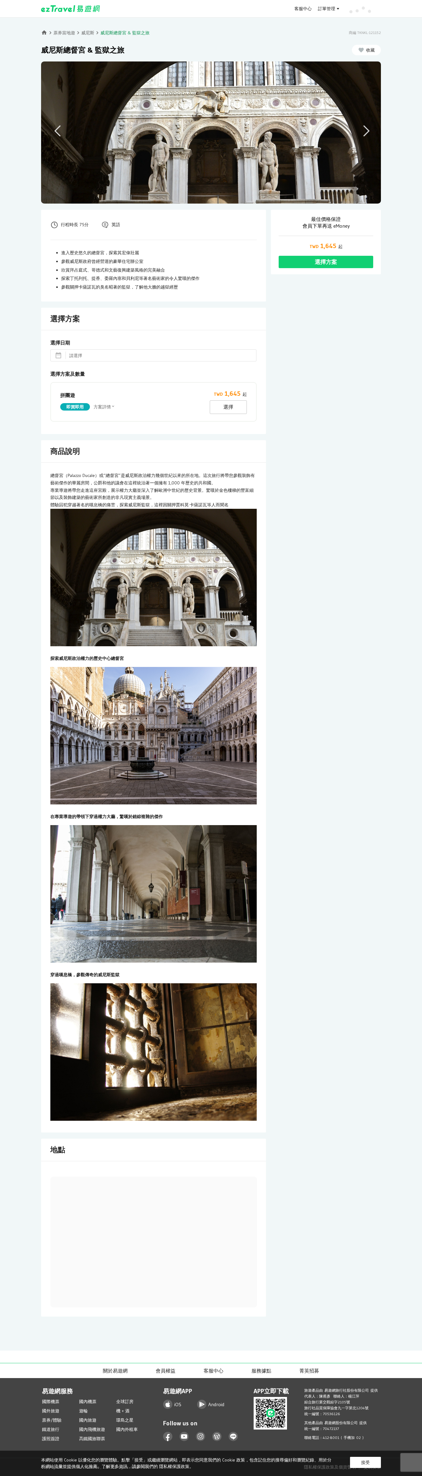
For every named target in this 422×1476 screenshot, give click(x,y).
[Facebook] (168, 1436)
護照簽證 (50, 1438)
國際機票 (50, 1401)
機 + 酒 (122, 1411)
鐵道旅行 (50, 1429)
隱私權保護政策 (174, 1466)
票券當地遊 (64, 33)
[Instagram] (200, 1436)
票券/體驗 (51, 1420)
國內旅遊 (87, 1420)
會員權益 (165, 1371)
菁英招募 (309, 1371)
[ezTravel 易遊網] (70, 8)
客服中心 (303, 8)
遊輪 (83, 1411)
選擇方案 (326, 262)
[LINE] (233, 1436)
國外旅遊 (50, 1411)
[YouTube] (184, 1436)
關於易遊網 (115, 1371)
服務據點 (261, 1371)
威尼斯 (87, 33)
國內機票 (87, 1401)
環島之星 (124, 1420)
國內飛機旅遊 (92, 1429)
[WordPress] (217, 1436)
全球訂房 (124, 1401)
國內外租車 (127, 1429)
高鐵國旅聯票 (92, 1438)
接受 (365, 1462)
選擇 (228, 407)
